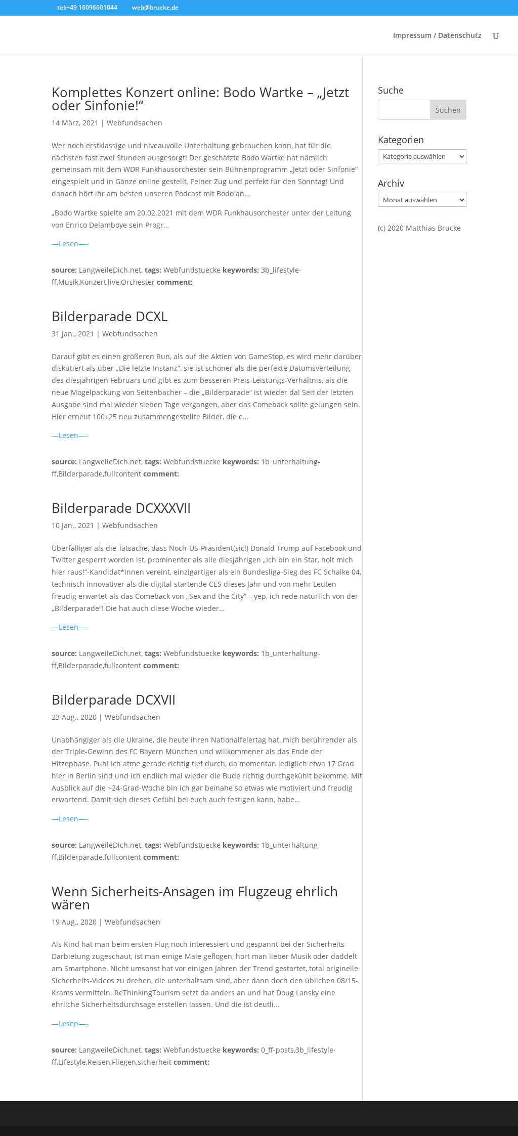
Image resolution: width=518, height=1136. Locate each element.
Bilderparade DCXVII (114, 699)
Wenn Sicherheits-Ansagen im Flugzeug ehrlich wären (195, 897)
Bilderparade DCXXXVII (121, 508)
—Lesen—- (70, 243)
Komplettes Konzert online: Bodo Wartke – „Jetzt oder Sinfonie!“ (200, 98)
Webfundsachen (134, 122)
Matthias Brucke (433, 228)
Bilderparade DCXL (110, 316)
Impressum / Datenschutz (437, 36)
